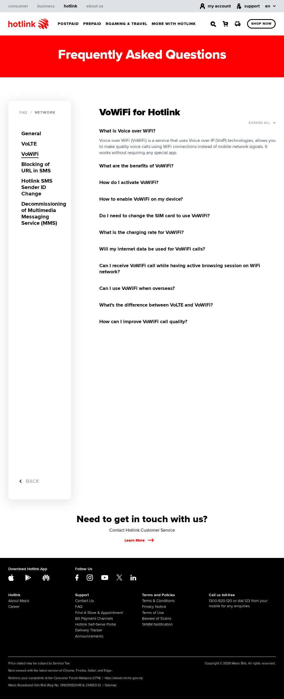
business (46, 6)
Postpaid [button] (68, 23)
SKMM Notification (157, 624)
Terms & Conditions (158, 600)
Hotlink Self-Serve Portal (95, 624)
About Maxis (18, 600)
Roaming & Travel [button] (126, 23)
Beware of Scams (156, 618)
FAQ (23, 112)
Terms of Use (153, 612)
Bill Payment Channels (94, 618)
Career (13, 606)
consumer (18, 6)
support (252, 6)
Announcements (89, 636)
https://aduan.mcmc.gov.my (124, 678)
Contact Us (84, 600)
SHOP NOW (261, 24)
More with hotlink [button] (174, 23)
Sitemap (110, 685)
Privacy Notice (154, 606)
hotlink (70, 6)
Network (45, 112)
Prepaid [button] (92, 23)
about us (94, 6)
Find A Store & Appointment (99, 612)
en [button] (267, 6)
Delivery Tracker (88, 630)
